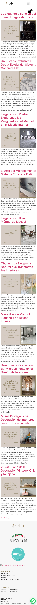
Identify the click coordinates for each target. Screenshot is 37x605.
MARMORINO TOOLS (8, 575)
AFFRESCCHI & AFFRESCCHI (11, 579)
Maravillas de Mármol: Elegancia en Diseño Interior (16, 318)
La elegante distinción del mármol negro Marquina (18, 15)
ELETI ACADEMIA (6, 598)
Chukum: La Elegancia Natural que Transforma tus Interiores (17, 267)
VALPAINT (4, 574)
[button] (28, 3)
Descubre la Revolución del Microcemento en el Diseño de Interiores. (17, 368)
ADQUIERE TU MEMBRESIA (10, 589)
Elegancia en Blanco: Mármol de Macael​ (15, 219)
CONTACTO (4, 601)
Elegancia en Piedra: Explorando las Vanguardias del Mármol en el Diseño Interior (17, 119)
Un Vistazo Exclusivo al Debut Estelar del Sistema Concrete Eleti (18, 64)
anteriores (5, 518)
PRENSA (3, 600)
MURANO (4, 577)
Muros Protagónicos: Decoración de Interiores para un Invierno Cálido (17, 419)
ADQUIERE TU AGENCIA (9, 591)
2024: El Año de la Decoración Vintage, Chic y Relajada (18, 470)
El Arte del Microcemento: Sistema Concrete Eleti (18, 172)
